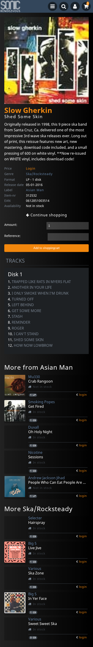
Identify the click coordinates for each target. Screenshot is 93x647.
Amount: (10, 224)
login (83, 395)
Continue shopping (48, 214)
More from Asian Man (38, 367)
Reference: (12, 236)
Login (30, 168)
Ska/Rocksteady (39, 174)
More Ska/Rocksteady (38, 508)
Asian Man (35, 190)
